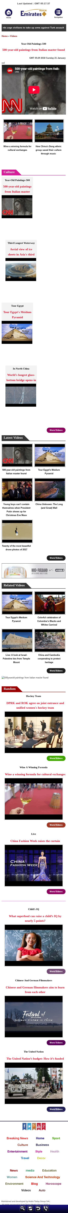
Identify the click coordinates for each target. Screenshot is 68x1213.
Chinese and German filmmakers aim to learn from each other (35, 990)
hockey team (33, 696)
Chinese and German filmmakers (33, 980)
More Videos (56, 430)
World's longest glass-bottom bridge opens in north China (21, 380)
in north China (21, 368)
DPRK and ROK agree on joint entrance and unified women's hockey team (35, 705)
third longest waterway (21, 243)
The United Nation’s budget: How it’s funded (35, 1059)
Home (5, 36)
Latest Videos (13, 438)
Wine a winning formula (34, 767)
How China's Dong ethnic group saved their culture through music (48, 150)
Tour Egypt (17, 306)
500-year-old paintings (17, 180)
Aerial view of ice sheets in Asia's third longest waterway (21, 255)
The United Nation (34, 1052)
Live (33, 834)
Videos (13, 36)
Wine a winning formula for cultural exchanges (17, 148)
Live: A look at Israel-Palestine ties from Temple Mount (16, 659)
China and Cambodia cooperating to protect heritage (49, 659)
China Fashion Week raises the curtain (35, 841)
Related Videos (14, 585)
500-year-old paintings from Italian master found (17, 192)
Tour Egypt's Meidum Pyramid (17, 314)
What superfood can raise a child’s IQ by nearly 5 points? (35, 918)
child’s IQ (33, 909)
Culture (9, 172)
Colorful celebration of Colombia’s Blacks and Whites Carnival (49, 621)
